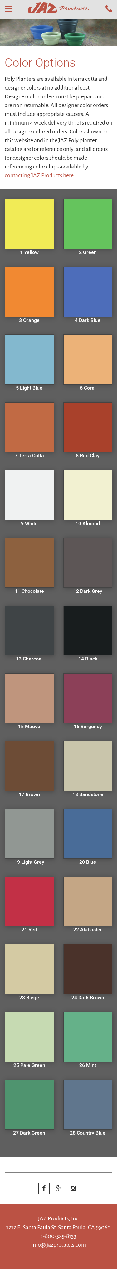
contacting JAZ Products (39, 175)
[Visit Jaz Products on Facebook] (44, 1188)
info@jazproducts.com (58, 1245)
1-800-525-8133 (58, 1236)
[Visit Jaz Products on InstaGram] (73, 1188)
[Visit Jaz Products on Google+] (58, 1188)
